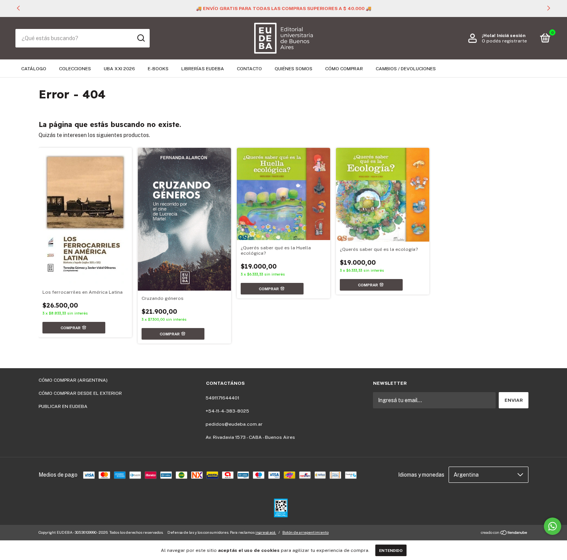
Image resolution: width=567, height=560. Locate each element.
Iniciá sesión (511, 35)
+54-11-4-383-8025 (227, 411)
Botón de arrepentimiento (305, 532)
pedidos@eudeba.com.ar (234, 424)
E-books (158, 68)
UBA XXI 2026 (119, 68)
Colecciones (75, 68)
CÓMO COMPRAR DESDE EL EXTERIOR (80, 393)
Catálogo (33, 68)
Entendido (391, 550)
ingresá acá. (265, 532)
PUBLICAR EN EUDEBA (63, 406)
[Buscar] (140, 38)
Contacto (249, 68)
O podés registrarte (504, 41)
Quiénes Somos (293, 68)
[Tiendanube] (504, 533)
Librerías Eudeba (202, 68)
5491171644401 (222, 398)
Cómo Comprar (344, 68)
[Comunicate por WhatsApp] (552, 526)
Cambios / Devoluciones (406, 68)
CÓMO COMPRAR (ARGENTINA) (73, 380)
